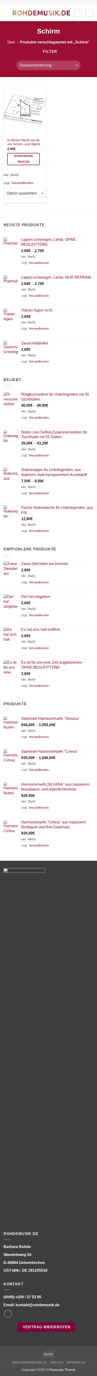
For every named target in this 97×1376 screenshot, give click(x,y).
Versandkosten (22, 183)
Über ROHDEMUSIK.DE (29, 1362)
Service (57, 1362)
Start (11, 42)
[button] (6, 13)
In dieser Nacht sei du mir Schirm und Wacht (23, 142)
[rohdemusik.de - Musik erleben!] (41, 13)
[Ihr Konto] (77, 13)
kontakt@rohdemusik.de (38, 1305)
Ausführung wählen (23, 159)
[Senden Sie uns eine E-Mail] (8, 1314)
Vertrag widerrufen (47, 1327)
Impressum (76, 1362)
